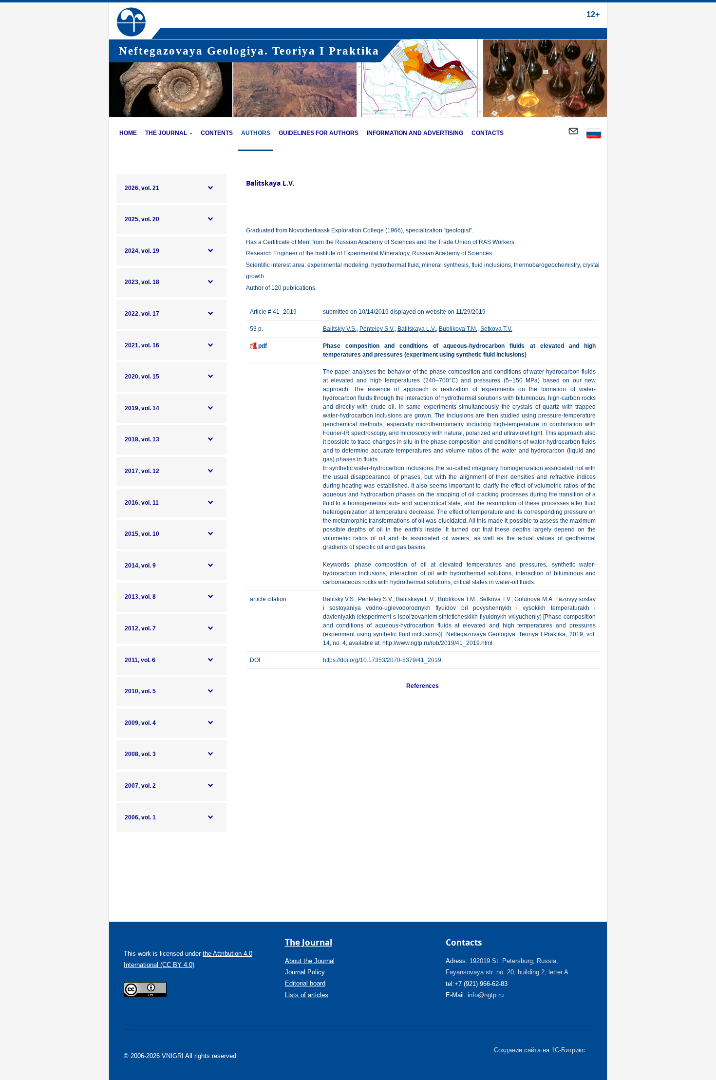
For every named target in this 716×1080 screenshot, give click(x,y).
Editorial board (305, 983)
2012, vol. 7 (140, 628)
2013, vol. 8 (140, 596)
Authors (255, 133)
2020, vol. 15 (142, 376)
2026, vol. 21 (142, 188)
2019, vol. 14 (142, 408)
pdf (262, 345)
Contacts (487, 133)
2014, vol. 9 (140, 565)
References (422, 685)
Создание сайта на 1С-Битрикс (539, 1050)
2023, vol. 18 (142, 282)
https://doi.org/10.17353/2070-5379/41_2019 (382, 660)
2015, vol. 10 (142, 534)
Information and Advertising (415, 133)
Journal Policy (305, 972)
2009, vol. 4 (140, 723)
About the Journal (310, 961)
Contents (217, 133)
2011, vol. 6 (140, 660)
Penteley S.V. (377, 328)
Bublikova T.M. (458, 328)
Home (128, 133)
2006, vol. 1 (140, 817)
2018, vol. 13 (142, 439)
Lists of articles (306, 995)
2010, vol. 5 (140, 691)
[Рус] (593, 134)
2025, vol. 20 (142, 219)
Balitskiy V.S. (340, 328)
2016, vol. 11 (142, 502)
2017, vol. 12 (142, 471)
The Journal (166, 133)
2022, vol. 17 (142, 313)
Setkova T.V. (496, 328)
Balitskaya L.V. (416, 328)
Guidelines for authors (318, 133)
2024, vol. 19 (142, 250)
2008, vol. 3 (140, 754)
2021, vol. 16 (142, 345)
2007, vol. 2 (140, 785)
